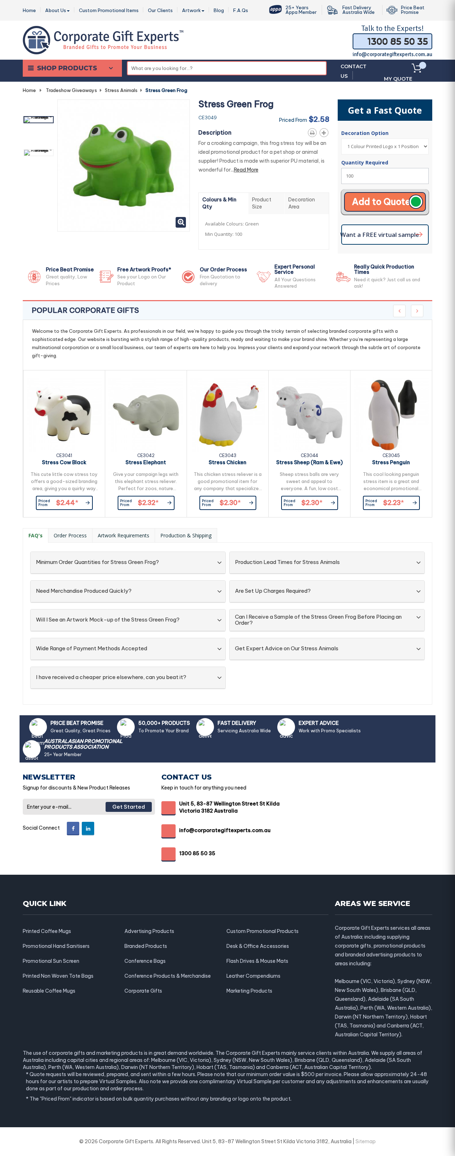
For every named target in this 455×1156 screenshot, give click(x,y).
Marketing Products (249, 991)
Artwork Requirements (123, 535)
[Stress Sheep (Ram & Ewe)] (309, 415)
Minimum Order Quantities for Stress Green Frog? (97, 562)
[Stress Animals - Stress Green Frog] (38, 119)
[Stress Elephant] (145, 415)
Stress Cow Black (64, 462)
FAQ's (35, 535)
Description (214, 132)
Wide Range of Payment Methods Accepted (91, 649)
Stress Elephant (145, 462)
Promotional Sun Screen (51, 961)
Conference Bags (145, 961)
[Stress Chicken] (227, 415)
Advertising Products (149, 931)
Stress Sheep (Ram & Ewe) (309, 462)
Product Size (261, 203)
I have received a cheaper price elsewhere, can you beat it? (111, 677)
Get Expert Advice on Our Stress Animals (286, 649)
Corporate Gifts (143, 991)
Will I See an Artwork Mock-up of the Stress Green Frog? (108, 620)
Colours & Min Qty (219, 203)
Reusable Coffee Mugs (49, 991)
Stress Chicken (227, 462)
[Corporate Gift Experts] (103, 39)
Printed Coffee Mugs (47, 931)
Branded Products (145, 946)
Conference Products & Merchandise (167, 976)
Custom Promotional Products (262, 931)
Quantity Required (364, 162)
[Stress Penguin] (391, 415)
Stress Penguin (391, 462)
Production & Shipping (186, 535)
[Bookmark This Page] (325, 131)
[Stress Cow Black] (64, 415)
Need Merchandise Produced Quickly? (84, 591)
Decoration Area (301, 203)
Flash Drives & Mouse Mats (257, 961)
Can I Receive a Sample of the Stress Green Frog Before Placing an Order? (318, 620)
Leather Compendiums (253, 976)
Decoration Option (365, 133)
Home (29, 90)
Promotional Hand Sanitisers (56, 946)
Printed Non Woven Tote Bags (58, 976)
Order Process (70, 535)
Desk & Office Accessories (257, 946)
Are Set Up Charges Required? (273, 591)
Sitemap (365, 1141)
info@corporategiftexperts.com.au (392, 54)
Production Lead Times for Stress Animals (287, 562)
